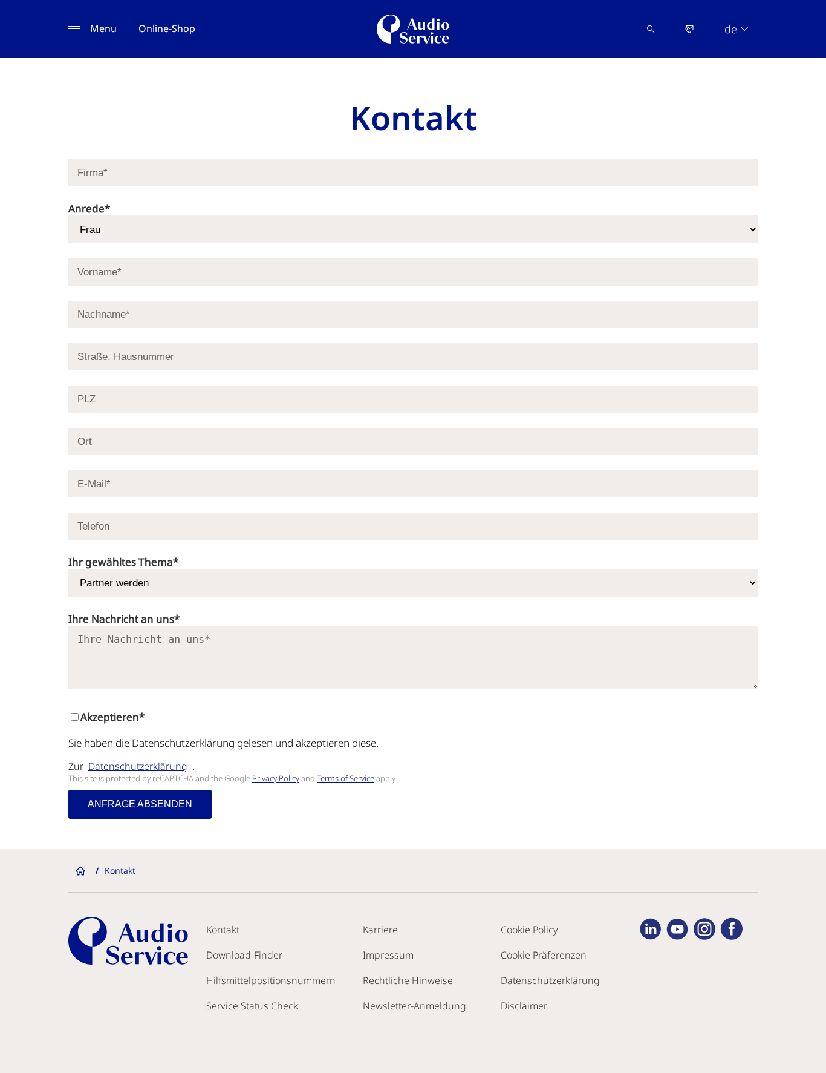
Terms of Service (345, 778)
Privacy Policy (275, 778)
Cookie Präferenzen (544, 955)
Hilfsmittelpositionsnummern (271, 980)
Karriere (380, 929)
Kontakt (222, 929)
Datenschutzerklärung (137, 766)
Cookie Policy (529, 929)
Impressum (388, 955)
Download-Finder (244, 955)
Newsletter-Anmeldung (414, 1005)
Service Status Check (252, 1005)
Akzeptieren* (112, 717)
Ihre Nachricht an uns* (124, 619)
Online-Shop (166, 28)
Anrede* (89, 208)
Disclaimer (524, 1005)
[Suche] (651, 29)
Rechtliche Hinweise (408, 980)
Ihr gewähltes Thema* (123, 562)
